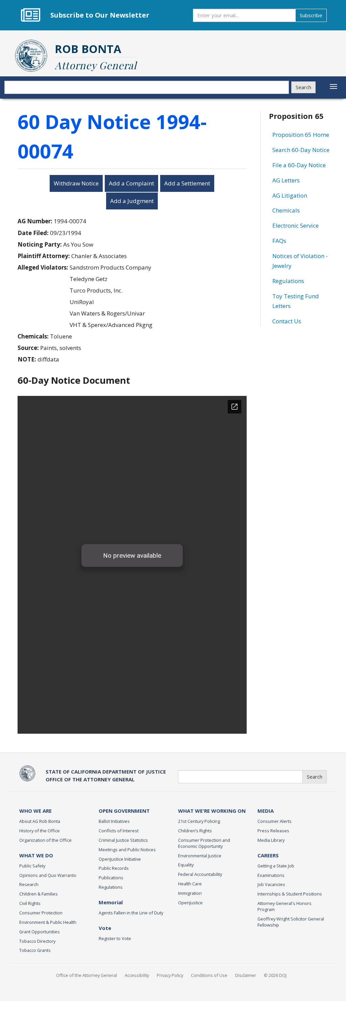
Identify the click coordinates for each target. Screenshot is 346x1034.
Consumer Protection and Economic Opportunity (204, 843)
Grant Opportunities (39, 932)
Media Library (271, 840)
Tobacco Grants (35, 950)
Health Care (190, 884)
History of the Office (39, 831)
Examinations (271, 875)
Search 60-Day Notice (300, 150)
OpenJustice (190, 903)
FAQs (279, 241)
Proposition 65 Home (300, 134)
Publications (111, 878)
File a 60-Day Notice (299, 165)
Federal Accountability (200, 874)
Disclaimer (245, 975)
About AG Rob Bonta (39, 821)
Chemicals (286, 210)
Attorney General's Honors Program (284, 906)
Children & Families (38, 894)
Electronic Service (295, 225)
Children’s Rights (195, 831)
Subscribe (311, 15)
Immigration (190, 893)
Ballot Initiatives (114, 821)
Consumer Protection (41, 913)
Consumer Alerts (274, 821)
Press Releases (273, 831)
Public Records (114, 868)
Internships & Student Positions (289, 894)
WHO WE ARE (35, 810)
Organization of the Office (45, 840)
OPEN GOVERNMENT (124, 810)
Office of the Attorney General (86, 975)
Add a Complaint (131, 183)
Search (303, 87)
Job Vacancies (271, 884)
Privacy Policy (170, 975)
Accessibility (137, 975)
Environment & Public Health (47, 922)
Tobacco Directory (37, 941)
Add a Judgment (132, 201)
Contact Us (286, 321)
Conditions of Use (209, 975)
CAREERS (268, 855)
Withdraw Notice (76, 183)
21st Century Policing (199, 821)
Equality (186, 865)
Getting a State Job (275, 866)
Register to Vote (115, 938)
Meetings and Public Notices (127, 850)
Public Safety (32, 866)
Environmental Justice (199, 856)
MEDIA (265, 810)
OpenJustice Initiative (120, 859)
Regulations (288, 281)
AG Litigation (289, 195)
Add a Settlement (187, 183)
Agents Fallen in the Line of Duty (131, 913)
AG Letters (286, 180)
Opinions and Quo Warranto (47, 875)
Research (29, 884)
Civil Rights (30, 903)
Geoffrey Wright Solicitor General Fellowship (290, 922)
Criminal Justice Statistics (123, 840)
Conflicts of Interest (119, 831)
